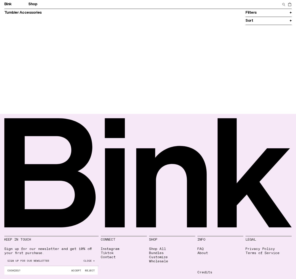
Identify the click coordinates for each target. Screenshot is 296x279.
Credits (204, 272)
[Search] (284, 4)
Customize (158, 257)
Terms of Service (263, 253)
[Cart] (290, 4)
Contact (228, 4)
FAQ (200, 248)
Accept (76, 270)
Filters (269, 12)
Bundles (156, 253)
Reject (90, 270)
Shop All (157, 248)
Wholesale (158, 261)
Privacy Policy (260, 248)
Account (205, 4)
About (202, 253)
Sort (269, 20)
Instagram (110, 248)
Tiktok (107, 253)
